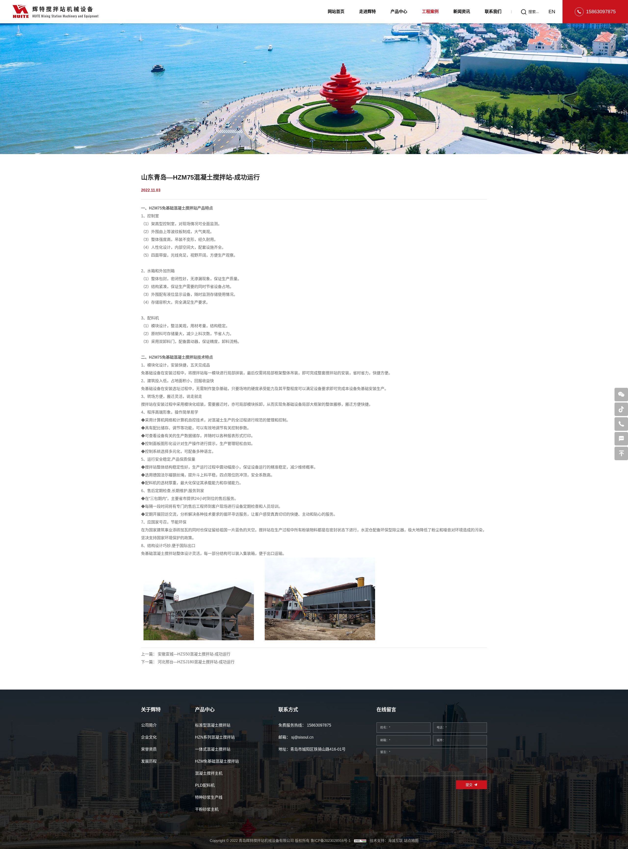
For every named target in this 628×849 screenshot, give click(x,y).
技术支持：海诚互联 (386, 840)
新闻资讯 (461, 11)
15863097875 (601, 11)
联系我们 (493, 11)
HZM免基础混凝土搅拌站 (217, 761)
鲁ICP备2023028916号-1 (331, 840)
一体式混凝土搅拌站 (212, 749)
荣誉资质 (149, 749)
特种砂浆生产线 (208, 797)
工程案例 (430, 11)
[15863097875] (621, 424)
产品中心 (399, 11)
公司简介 (149, 725)
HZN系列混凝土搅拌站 (215, 737)
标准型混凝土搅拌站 (212, 725)
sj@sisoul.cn (302, 737)
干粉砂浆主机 (207, 809)
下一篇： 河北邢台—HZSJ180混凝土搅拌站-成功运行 (188, 662)
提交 (469, 785)
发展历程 (149, 761)
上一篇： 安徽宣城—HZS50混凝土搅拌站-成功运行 (185, 654)
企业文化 (149, 737)
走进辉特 (367, 11)
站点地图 (411, 840)
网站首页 (336, 11)
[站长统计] (360, 840)
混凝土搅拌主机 (208, 773)
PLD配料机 (205, 785)
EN (552, 11)
